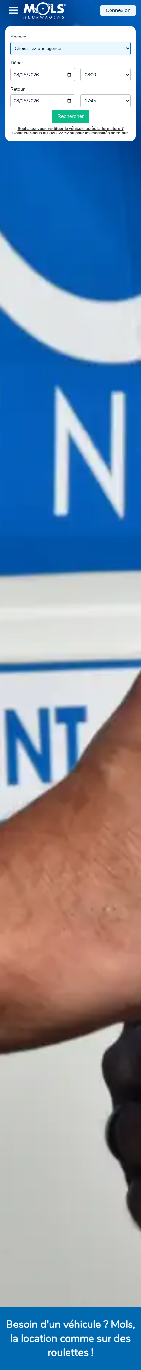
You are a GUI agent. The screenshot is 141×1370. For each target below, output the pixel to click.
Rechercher (70, 116)
